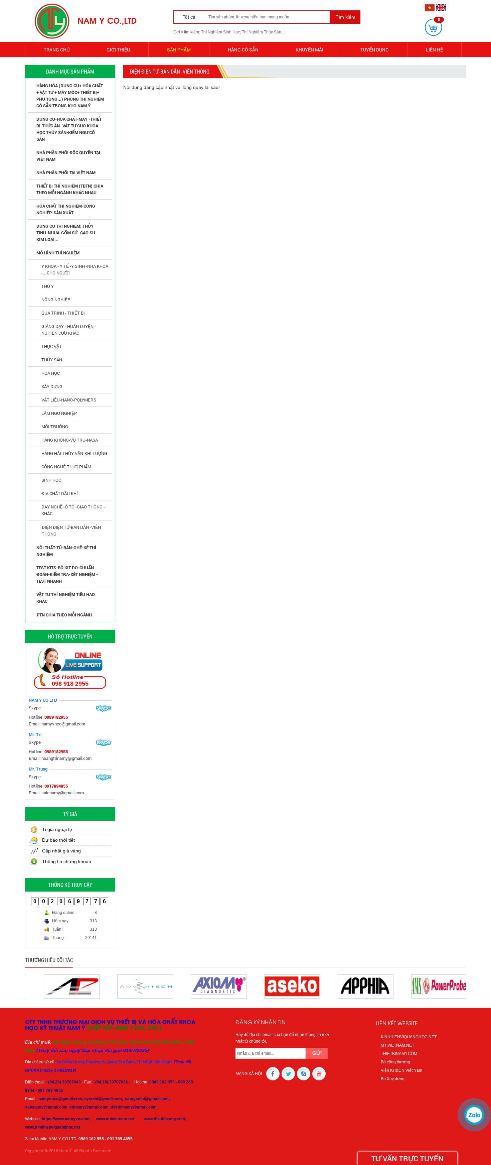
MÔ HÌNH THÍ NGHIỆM (57, 253)
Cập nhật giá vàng (61, 850)
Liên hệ (434, 49)
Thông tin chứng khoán (66, 861)
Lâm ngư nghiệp (59, 413)
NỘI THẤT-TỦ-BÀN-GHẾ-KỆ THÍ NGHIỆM (66, 551)
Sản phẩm (179, 49)
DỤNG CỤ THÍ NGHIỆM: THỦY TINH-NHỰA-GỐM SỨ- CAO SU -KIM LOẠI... (67, 232)
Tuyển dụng (374, 49)
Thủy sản (51, 360)
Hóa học (50, 373)
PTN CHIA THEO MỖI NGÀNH (64, 615)
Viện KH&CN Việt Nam (401, 1070)
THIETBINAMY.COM (399, 1053)
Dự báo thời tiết (58, 840)
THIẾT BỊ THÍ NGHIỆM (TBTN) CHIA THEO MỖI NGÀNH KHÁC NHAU (69, 189)
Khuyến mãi (309, 49)
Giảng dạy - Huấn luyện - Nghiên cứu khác (68, 329)
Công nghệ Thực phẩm (66, 467)
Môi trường (54, 427)
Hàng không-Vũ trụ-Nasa (69, 440)
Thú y (47, 286)
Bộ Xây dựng (392, 1078)
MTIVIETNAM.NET (397, 1045)
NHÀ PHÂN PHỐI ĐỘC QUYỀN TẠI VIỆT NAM (68, 155)
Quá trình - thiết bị (63, 313)
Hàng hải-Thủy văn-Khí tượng (74, 453)
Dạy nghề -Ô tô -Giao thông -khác (73, 510)
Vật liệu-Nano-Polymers (68, 400)
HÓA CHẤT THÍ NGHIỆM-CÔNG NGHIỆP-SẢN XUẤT (65, 209)
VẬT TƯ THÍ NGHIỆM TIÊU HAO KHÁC (65, 597)
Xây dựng (51, 386)
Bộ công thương (395, 1062)
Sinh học (51, 480)
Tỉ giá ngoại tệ (57, 829)
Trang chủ (56, 49)
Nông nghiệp (55, 300)
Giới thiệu (118, 49)
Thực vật (51, 346)
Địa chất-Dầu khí (59, 493)
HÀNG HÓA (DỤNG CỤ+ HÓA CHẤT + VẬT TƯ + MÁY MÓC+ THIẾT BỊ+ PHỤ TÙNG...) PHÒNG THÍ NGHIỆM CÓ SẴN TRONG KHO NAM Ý (70, 96)
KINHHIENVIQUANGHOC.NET (409, 1037)
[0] (433, 27)
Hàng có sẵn (243, 49)
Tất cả (189, 17)
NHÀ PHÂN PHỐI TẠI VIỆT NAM (66, 172)
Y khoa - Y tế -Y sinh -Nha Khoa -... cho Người (74, 269)
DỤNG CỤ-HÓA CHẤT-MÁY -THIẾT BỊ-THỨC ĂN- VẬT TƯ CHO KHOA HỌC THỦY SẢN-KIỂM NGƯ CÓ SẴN (69, 129)
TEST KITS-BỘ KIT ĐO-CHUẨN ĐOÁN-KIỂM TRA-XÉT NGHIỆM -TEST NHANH (67, 574)
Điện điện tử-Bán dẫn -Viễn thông (71, 530)
